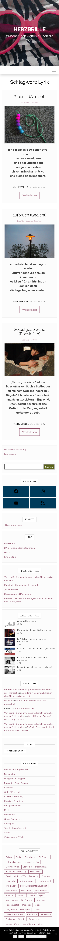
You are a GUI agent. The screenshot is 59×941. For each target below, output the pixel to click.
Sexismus (10, 919)
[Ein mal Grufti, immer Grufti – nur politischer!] (9, 660)
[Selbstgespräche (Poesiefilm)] (29, 359)
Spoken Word (12, 924)
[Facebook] (16, 491)
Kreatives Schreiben (34, 221)
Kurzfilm (9, 895)
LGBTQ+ (32, 895)
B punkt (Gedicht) (29, 96)
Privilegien (25, 909)
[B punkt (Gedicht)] (29, 124)
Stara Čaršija (29, 924)
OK (15, 937)
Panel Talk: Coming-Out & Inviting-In (21, 585)
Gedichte (34, 103)
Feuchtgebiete (45, 881)
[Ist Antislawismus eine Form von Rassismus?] (9, 642)
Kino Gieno (26, 890)
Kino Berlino (10, 557)
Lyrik (41, 895)
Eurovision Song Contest (16, 783)
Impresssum (10, 454)
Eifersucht (10, 881)
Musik (7, 810)
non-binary (41, 900)
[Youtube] (16, 503)
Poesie (37, 905)
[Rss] (43, 503)
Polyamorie (9, 814)
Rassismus (32, 914)
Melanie (8, 700)
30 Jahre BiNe (11, 589)
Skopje (21, 919)
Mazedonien (12, 900)
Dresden (46, 876)
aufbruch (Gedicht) (29, 215)
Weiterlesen (29, 195)
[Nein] (55, 934)
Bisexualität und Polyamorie (17, 594)
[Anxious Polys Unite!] (9, 624)
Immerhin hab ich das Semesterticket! (34, 667)
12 (18, 633)
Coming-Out (12, 876)
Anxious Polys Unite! (26, 621)
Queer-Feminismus (13, 819)
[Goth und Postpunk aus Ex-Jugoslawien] (9, 651)
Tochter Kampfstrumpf (15, 828)
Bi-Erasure (44, 857)
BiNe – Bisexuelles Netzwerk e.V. (19, 548)
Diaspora (33, 876)
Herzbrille (29, 29)
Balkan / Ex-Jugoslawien (16, 770)
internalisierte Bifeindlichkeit (33, 886)
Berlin (19, 857)
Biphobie (27, 867)
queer (37, 909)
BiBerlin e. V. (10, 543)
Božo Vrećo (35, 871)
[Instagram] (43, 491)
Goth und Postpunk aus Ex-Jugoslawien (36, 648)
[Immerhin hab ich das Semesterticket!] (9, 670)
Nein (21, 937)
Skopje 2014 (34, 919)
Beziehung (30, 857)
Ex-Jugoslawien (26, 881)
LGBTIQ (20, 895)
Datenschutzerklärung (15, 449)
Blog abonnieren (13, 525)
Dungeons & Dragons (14, 778)
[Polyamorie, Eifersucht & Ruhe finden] (9, 633)
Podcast (26, 905)
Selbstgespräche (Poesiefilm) (29, 331)
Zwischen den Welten (14, 837)
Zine (40, 924)
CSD (23, 876)
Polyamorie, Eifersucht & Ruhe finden (34, 630)
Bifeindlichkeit (12, 867)
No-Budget (26, 900)
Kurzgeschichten (12, 805)
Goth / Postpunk (12, 792)
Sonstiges (9, 823)
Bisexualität (24, 103)
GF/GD (7, 552)
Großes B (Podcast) (13, 796)
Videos (33, 340)
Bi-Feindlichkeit (13, 862)
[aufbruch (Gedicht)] (29, 240)
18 (18, 624)
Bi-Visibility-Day (31, 862)
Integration (11, 886)
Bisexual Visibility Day (16, 871)
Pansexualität (12, 905)
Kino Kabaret (41, 890)
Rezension (46, 914)
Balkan (9, 857)
